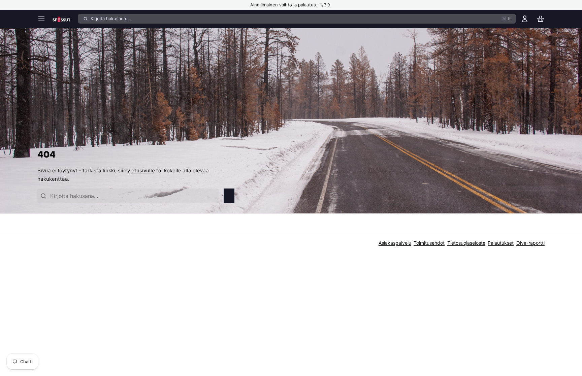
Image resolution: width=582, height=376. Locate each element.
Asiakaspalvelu (395, 243)
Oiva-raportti (530, 243)
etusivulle (143, 170)
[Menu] (43, 18)
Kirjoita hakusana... (301, 18)
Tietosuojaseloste (466, 243)
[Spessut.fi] (64, 18)
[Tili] (525, 18)
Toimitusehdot (429, 243)
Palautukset (501, 243)
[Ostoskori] (541, 18)
